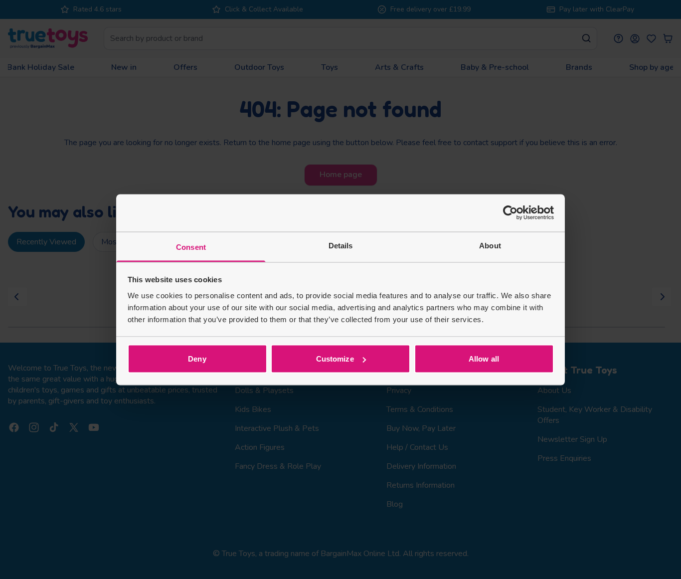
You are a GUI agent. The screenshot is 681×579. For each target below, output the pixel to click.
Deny (197, 359)
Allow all (484, 359)
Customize (335, 359)
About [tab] (490, 245)
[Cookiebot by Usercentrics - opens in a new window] (510, 212)
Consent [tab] (191, 246)
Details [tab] (341, 245)
